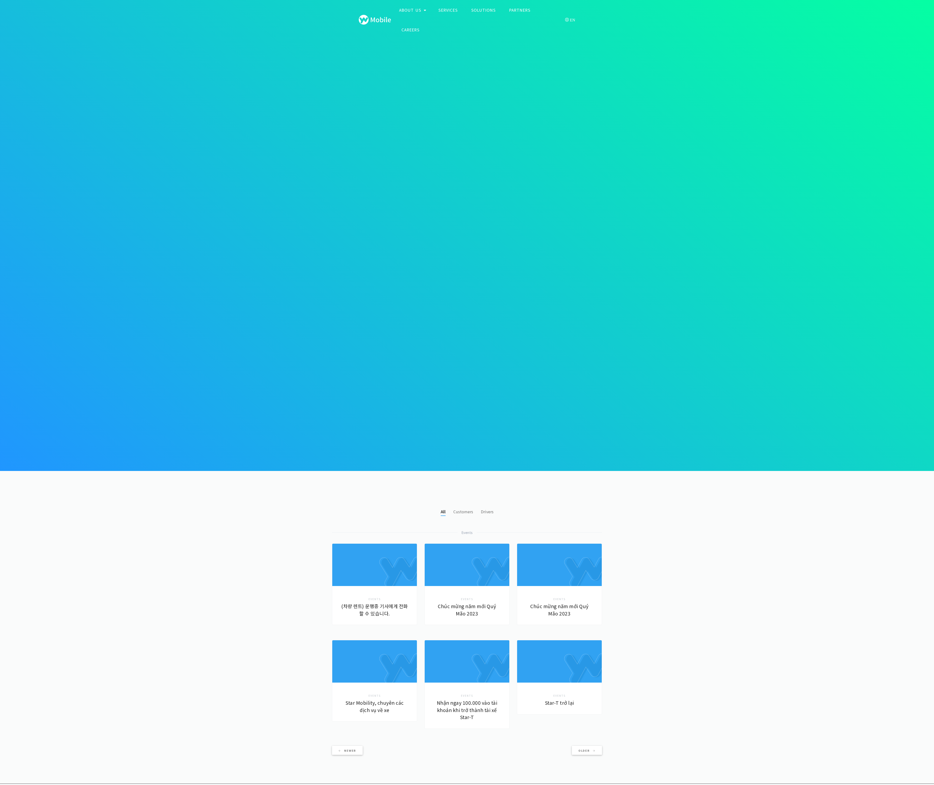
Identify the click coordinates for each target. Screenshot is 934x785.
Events (374, 599)
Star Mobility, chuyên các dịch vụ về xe (374, 706)
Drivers (487, 511)
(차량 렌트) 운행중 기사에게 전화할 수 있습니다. (374, 610)
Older (584, 750)
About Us (411, 10)
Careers (411, 30)
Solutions (483, 10)
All (443, 511)
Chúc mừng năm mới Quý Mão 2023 (467, 610)
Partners (519, 10)
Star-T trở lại (559, 702)
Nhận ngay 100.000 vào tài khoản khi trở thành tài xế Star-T (467, 710)
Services (448, 10)
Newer (349, 750)
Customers (463, 511)
